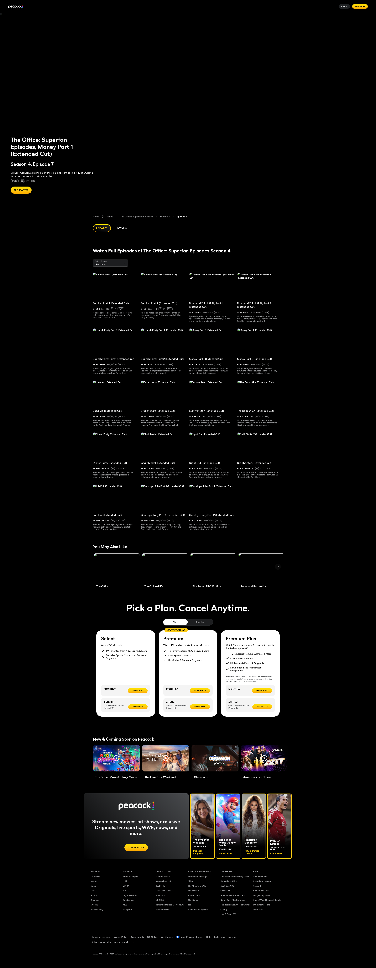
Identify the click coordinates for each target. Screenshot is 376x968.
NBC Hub (160, 900)
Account (257, 886)
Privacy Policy (120, 936)
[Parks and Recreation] (261, 567)
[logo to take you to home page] (15, 6)
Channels (94, 900)
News (93, 886)
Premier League (130, 876)
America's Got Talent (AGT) (233, 895)
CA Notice (152, 936)
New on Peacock (163, 881)
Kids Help (219, 936)
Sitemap (94, 904)
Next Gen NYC (227, 886)
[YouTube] (272, 935)
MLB (125, 904)
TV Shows (95, 876)
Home (96, 216)
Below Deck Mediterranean (233, 900)
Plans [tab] (175, 622)
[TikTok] (264, 935)
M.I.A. (190, 881)
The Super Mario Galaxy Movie (234, 876)
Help (208, 936)
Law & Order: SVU (228, 914)
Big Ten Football (130, 895)
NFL (125, 890)
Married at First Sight (198, 876)
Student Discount (261, 904)
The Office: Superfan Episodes (136, 216)
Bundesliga (128, 900)
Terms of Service (101, 936)
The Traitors (193, 890)
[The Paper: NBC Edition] (213, 567)
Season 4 (165, 216)
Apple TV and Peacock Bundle (267, 900)
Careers (232, 936)
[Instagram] (280, 935)
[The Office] (117, 567)
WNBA (126, 886)
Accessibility (137, 936)
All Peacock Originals (198, 909)
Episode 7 (182, 216)
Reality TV (160, 886)
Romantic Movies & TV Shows (170, 904)
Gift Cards (258, 909)
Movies (93, 881)
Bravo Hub (160, 895)
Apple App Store (261, 890)
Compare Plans (260, 876)
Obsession (225, 890)
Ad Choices (167, 936)
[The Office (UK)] (165, 567)
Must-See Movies (164, 890)
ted (189, 904)
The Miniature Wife (197, 886)
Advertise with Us (101, 942)
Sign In (344, 6)
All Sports (127, 909)
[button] (116, 758)
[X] (257, 943)
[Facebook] (257, 935)
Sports (93, 895)
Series (109, 216)
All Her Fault (194, 895)
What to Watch (163, 876)
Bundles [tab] (200, 622)
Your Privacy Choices (192, 937)
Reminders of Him (228, 881)
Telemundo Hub (163, 909)
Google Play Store (261, 895)
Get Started (360, 6)
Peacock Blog (96, 909)
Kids (92, 890)
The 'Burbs (193, 900)
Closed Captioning (262, 881)
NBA (125, 881)
